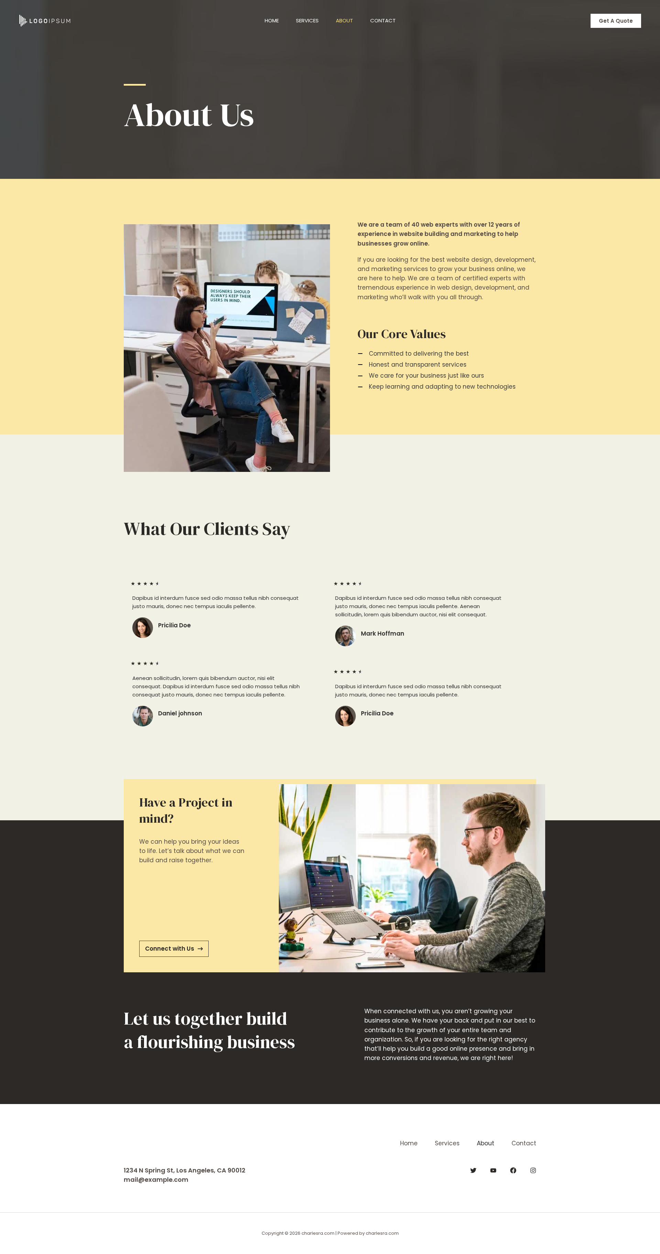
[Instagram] (533, 1170)
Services (307, 20)
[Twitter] (473, 1170)
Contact (383, 20)
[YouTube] (493, 1170)
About (344, 20)
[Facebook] (513, 1170)
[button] (616, 21)
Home (272, 20)
